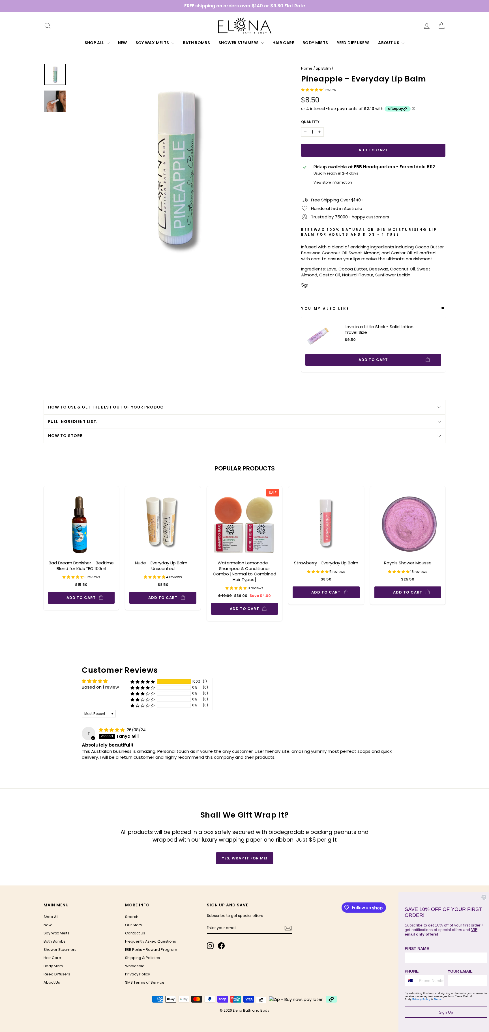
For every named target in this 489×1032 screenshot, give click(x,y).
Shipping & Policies (142, 957)
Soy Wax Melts (153, 43)
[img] (112, 730)
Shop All (95, 43)
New (122, 43)
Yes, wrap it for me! (244, 858)
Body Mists (315, 43)
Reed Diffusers (353, 43)
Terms (437, 999)
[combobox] (410, 980)
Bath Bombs (196, 43)
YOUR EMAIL (460, 971)
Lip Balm (323, 68)
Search (131, 916)
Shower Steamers (239, 43)
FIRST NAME (417, 948)
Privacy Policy (137, 974)
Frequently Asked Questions (150, 941)
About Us (389, 43)
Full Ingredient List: (73, 421)
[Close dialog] (484, 897)
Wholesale (135, 966)
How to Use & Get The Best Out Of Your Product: (108, 407)
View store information (333, 182)
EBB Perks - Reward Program (151, 949)
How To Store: (66, 435)
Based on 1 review (100, 687)
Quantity (310, 122)
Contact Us (135, 933)
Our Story (133, 925)
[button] (312, 89)
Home (306, 68)
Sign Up (446, 1012)
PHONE (412, 971)
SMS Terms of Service (144, 982)
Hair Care (283, 43)
